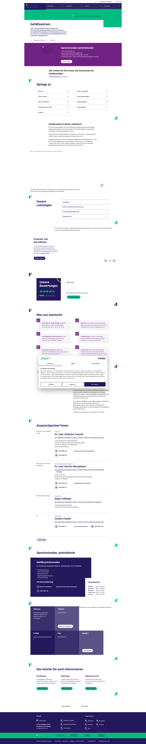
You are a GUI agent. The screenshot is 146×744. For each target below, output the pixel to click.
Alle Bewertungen (73, 297)
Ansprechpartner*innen (45, 107)
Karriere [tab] (87, 6)
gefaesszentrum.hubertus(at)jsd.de (84, 451)
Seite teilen (84, 706)
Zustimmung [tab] (50, 363)
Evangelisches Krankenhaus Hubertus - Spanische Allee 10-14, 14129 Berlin (59, 566)
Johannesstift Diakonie (106, 1)
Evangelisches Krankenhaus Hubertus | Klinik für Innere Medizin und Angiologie (78, 502)
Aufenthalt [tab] (69, 6)
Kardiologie (41, 676)
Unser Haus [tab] (107, 6)
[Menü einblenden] (120, 1)
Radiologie (65, 676)
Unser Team (41, 540)
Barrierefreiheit (80, 741)
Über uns (40, 91)
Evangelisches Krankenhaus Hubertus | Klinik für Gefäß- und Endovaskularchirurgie (80, 437)
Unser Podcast (42, 96)
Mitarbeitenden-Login (104, 741)
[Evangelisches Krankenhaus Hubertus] (35, 6)
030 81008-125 (63, 451)
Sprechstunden (81, 107)
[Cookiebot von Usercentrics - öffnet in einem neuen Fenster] (99, 358)
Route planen (87, 650)
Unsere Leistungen (82, 91)
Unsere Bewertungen (83, 96)
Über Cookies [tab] (95, 363)
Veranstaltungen (82, 102)
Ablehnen (51, 384)
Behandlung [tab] (50, 6)
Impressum (65, 741)
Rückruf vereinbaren (46, 586)
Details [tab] (73, 363)
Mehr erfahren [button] (39, 258)
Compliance (72, 741)
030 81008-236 (63, 483)
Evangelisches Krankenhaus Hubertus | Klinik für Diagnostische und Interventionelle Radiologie (80, 471)
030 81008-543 (54, 76)
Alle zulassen (94, 384)
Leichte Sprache (92, 741)
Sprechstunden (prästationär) (77, 47)
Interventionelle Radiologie (71, 211)
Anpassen (72, 384)
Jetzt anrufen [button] (66, 61)
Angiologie (66, 202)
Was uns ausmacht (43, 102)
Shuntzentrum (67, 216)
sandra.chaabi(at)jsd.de (80, 526)
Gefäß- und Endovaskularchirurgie (73, 207)
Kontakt (40, 112)
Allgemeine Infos (92, 676)
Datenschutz (58, 741)
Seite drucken (66, 706)
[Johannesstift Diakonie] (43, 735)
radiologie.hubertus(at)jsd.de (82, 483)
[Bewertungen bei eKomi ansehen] (61, 278)
